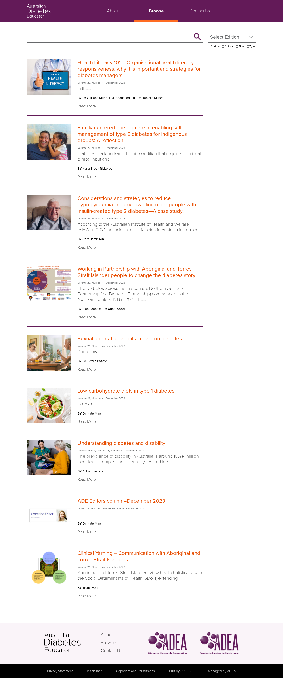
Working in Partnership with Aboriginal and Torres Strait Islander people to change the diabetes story (136, 272)
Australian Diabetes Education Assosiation (219, 643)
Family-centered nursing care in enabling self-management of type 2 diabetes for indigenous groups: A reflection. (132, 134)
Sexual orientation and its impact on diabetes (130, 338)
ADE (72, 642)
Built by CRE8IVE (181, 671)
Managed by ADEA (222, 671)
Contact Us (200, 11)
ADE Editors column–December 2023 (121, 501)
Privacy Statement (60, 671)
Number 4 (98, 82)
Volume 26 (84, 82)
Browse (156, 11)
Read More (87, 106)
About (112, 11)
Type (252, 46)
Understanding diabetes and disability (121, 443)
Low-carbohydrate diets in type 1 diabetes (126, 391)
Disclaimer (94, 671)
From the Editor (87, 508)
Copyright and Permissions (135, 671)
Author (229, 46)
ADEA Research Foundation (167, 643)
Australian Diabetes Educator (55, 11)
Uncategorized (86, 450)
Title (241, 46)
